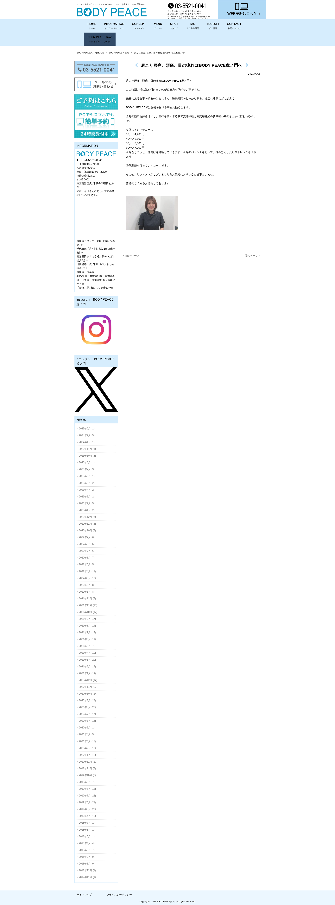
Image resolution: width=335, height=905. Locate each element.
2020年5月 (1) (86, 727)
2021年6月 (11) (87, 639)
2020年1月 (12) (87, 754)
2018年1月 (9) (86, 863)
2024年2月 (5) (86, 435)
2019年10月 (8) (87, 775)
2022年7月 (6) (86, 550)
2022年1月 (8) (86, 591)
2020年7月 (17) (87, 714)
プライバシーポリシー (119, 894)
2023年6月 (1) (86, 476)
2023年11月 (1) (87, 448)
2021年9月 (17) (87, 618)
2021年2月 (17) (87, 666)
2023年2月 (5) (86, 503)
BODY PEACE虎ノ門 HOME (90, 53)
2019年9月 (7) (86, 782)
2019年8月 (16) (87, 788)
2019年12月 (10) (88, 761)
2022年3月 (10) (87, 578)
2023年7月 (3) (86, 469)
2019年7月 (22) (87, 795)
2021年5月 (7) (86, 646)
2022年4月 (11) (87, 571)
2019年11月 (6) (87, 768)
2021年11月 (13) (88, 605)
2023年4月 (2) (86, 489)
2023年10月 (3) (87, 455)
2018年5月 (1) (86, 836)
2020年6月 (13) (87, 720)
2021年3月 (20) (87, 659)
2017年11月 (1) (87, 877)
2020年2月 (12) (87, 748)
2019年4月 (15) (87, 815)
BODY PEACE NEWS (119, 53)
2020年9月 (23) (87, 700)
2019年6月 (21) (87, 802)
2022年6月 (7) (86, 557)
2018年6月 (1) (86, 829)
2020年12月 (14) (88, 680)
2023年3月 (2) (86, 496)
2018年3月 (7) (86, 850)
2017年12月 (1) (87, 870)
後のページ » (253, 255)
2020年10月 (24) (88, 693)
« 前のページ (131, 255)
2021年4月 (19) (87, 652)
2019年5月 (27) (87, 809)
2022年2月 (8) (86, 585)
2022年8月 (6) (86, 544)
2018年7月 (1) (86, 822)
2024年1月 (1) (86, 442)
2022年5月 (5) (86, 564)
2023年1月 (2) (86, 510)
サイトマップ (84, 894)
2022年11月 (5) (87, 523)
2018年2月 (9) (86, 856)
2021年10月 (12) (88, 612)
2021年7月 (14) (87, 632)
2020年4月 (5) (86, 734)
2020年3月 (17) (87, 741)
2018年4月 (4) (86, 843)
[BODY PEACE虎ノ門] (112, 15)
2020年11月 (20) (88, 686)
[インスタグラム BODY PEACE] (96, 330)
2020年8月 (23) (87, 707)
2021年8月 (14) (87, 625)
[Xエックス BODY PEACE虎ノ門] (96, 389)
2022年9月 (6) (86, 537)
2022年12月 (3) (87, 516)
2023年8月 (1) (86, 462)
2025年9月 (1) (86, 428)
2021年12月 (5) (87, 598)
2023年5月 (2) (86, 483)
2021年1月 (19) (87, 673)
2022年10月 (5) (87, 530)
